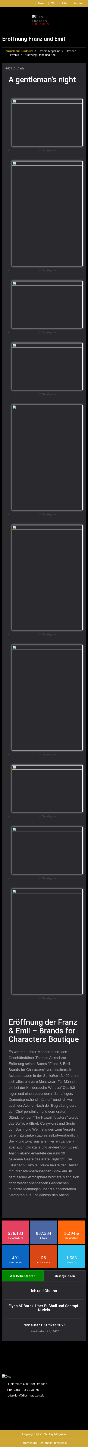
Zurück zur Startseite (19, 51)
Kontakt (78, 3)
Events (14, 54)
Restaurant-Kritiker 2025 (44, 1325)
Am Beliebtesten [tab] (23, 1276)
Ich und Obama (44, 1290)
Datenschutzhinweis (53, 1442)
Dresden (71, 51)
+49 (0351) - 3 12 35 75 (23, 1389)
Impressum (29, 1442)
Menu (41, 3)
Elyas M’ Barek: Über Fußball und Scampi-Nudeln (44, 1308)
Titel (64, 3)
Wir (53, 3)
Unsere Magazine (49, 51)
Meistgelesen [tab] (64, 1276)
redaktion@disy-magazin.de (25, 1395)
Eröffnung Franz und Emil (40, 54)
